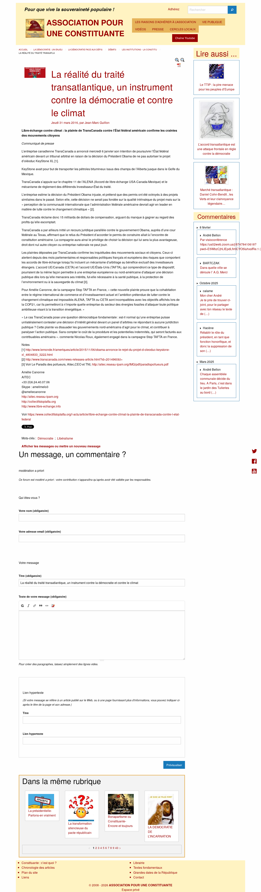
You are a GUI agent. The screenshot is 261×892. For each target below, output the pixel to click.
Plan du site (30, 872)
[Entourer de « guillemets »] (47, 605)
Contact (138, 877)
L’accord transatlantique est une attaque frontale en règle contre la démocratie (216, 149)
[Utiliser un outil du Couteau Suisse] (53, 605)
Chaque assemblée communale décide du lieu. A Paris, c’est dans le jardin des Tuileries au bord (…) (216, 383)
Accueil (23, 49)
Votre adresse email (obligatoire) (40, 531)
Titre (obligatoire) (30, 576)
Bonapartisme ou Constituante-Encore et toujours (120, 821)
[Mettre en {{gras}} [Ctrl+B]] (22, 605)
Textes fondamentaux (147, 867)
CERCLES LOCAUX (183, 29)
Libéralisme (65, 438)
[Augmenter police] (177, 60)
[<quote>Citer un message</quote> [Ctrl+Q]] (41, 605)
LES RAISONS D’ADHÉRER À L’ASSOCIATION (165, 22)
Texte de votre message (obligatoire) (42, 596)
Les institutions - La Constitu (139, 49)
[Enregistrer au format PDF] (179, 64)
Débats (112, 49)
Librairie (138, 863)
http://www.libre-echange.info (41, 406)
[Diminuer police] (182, 60)
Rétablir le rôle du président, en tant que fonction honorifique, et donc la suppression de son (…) (216, 341)
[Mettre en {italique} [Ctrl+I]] (28, 605)
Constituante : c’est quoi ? (39, 863)
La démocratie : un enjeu (48, 49)
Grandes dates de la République (155, 872)
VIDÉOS (140, 29)
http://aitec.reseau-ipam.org (40, 396)
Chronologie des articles (38, 867)
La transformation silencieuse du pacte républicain (80, 828)
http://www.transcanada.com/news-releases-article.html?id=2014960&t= (74, 359)
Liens (25, 877)
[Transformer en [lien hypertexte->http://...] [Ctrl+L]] (35, 605)
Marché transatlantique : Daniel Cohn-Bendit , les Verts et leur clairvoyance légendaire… (216, 197)
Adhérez (173, 9)
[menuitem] (165, 22)
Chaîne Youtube (185, 38)
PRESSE (158, 29)
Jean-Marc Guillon (97, 122)
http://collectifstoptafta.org (39, 401)
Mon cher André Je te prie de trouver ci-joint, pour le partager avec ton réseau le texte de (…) (216, 304)
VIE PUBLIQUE (212, 22)
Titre (26, 713)
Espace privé (130, 889)
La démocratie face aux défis (85, 49)
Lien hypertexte (33, 734)
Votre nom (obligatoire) (34, 511)
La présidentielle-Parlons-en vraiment (42, 812)
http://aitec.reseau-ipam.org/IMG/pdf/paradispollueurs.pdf (130, 364)
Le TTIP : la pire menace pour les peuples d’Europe (216, 86)
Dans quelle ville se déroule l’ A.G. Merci (214, 269)
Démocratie (45, 438)
